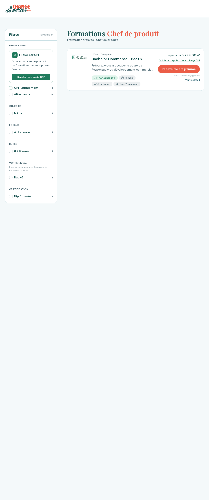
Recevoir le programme (179, 69)
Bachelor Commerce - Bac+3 (117, 58)
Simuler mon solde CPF (31, 77)
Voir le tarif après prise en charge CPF (179, 60)
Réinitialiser (46, 34)
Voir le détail (192, 80)
